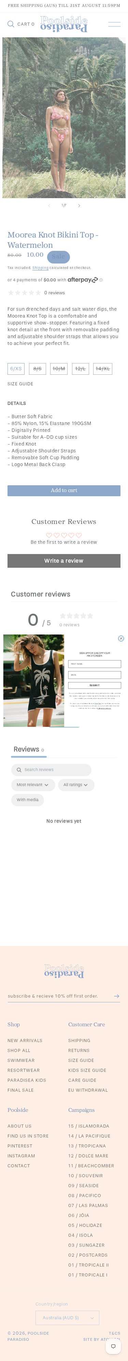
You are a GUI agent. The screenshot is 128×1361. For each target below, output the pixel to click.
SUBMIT (94, 685)
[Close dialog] (121, 638)
